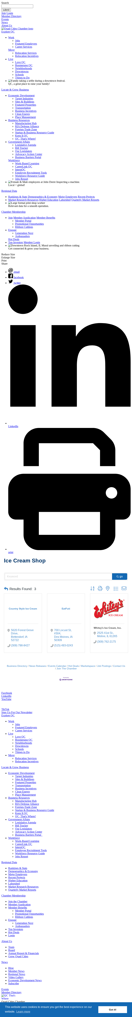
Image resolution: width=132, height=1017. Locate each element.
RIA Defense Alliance (27, 126)
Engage (12, 230)
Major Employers (67, 196)
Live (10, 59)
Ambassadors (22, 236)
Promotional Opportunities (29, 223)
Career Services (23, 46)
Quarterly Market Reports (85, 199)
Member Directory (11, 16)
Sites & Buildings (24, 101)
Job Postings (104, 666)
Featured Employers (26, 43)
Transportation (23, 107)
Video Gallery (16, 977)
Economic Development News (25, 980)
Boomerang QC (23, 65)
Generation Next (24, 233)
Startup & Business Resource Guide (34, 132)
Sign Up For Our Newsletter (16, 712)
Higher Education (48, 199)
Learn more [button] (23, 1011)
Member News (16, 971)
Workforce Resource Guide (30, 175)
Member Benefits (45, 217)
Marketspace (88, 666)
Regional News (16, 974)
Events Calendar (57, 666)
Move (11, 49)
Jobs (17, 40)
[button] (6, 589)
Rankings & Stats (17, 196)
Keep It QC (21, 135)
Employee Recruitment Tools (31, 172)
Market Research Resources (23, 199)
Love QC (20, 62)
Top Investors (15, 242)
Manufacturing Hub (26, 123)
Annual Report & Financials (23, 953)
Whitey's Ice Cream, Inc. (108, 627)
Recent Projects (86, 196)
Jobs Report (21, 178)
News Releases (37, 666)
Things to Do (22, 77)
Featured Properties (25, 104)
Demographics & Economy (43, 196)
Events (5, 19)
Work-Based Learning (27, 163)
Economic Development (21, 95)
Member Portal (23, 220)
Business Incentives (25, 110)
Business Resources (19, 120)
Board (11, 950)
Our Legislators (23, 151)
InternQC (20, 169)
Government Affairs (19, 141)
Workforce (14, 160)
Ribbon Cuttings (24, 226)
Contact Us (119, 666)
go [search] (121, 576)
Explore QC (8, 31)
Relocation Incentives (26, 56)
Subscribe (13, 983)
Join (3, 13)
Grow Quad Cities (18, 956)
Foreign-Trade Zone (26, 129)
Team (11, 947)
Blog (11, 968)
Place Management (25, 117)
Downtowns (22, 71)
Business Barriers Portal (28, 157)
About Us (6, 25)
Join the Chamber (17, 901)
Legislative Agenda (25, 144)
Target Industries (24, 98)
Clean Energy (22, 114)
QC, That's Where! (25, 138)
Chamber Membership (13, 211)
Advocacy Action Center (28, 154)
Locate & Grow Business (15, 89)
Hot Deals (13, 239)
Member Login (32, 242)
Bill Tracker (21, 148)
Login (10, 13)
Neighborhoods (23, 68)
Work (11, 37)
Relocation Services (26, 52)
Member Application (24, 217)
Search (5, 2)
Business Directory (17, 666)
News (4, 22)
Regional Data (9, 190)
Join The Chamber (67, 668)
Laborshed (65, 199)
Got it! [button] (112, 1009)
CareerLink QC (23, 166)
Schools (19, 74)
